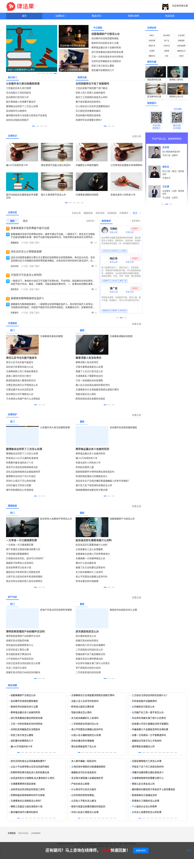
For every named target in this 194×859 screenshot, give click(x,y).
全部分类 (136, 136)
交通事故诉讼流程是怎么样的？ (26, 801)
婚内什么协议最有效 (86, 563)
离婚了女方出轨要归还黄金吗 (90, 567)
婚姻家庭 (88, 213)
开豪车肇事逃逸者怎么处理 (89, 367)
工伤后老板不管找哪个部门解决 (91, 88)
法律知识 (59, 16)
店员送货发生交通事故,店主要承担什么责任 (32, 778)
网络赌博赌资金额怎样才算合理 (91, 490)
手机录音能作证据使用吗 (144, 701)
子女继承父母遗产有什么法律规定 (23, 399)
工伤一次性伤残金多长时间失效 (107, 56)
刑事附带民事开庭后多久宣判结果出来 (30, 772)
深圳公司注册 (23, 833)
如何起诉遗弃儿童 (85, 467)
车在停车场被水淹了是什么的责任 (93, 663)
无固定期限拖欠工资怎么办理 (146, 761)
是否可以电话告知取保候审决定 (22, 467)
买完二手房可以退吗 (16, 668)
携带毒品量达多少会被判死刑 (106, 47)
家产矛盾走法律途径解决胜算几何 (23, 549)
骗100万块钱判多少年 (86, 458)
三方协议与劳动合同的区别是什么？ (150, 695)
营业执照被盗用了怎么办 (83, 746)
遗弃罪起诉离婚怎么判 (143, 746)
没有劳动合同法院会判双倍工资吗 (28, 789)
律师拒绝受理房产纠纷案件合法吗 (25, 631)
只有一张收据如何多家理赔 (89, 380)
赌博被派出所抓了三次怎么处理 (22, 106)
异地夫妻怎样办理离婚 (87, 581)
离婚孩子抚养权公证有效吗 (19, 563)
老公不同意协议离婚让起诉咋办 (91, 576)
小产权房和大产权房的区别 (19, 659)
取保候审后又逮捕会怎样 (144, 795)
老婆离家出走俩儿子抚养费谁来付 (93, 554)
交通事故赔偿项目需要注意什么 (148, 778)
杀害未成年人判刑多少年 (88, 462)
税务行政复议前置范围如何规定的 (88, 806)
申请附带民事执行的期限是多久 (91, 476)
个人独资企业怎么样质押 (144, 806)
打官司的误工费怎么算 (17, 649)
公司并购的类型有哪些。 (83, 795)
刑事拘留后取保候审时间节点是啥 (28, 795)
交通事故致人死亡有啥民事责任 (22, 371)
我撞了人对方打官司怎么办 (89, 371)
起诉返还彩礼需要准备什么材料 (94, 540)
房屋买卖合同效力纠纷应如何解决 (23, 672)
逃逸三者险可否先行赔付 (18, 376)
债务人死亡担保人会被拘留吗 (90, 93)
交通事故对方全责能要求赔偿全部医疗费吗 (97, 389)
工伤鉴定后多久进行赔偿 (18, 88)
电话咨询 (169, 16)
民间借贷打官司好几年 (17, 97)
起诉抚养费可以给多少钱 (18, 567)
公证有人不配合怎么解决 (83, 801)
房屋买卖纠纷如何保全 (87, 640)
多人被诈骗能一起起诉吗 (83, 761)
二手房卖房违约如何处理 (88, 672)
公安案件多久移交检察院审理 (23, 83)
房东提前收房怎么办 (87, 631)
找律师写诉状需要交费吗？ (89, 120)
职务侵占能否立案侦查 (82, 706)
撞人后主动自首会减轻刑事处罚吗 (93, 385)
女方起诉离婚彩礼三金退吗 (89, 572)
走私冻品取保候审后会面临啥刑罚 (23, 472)
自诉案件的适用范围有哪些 (105, 38)
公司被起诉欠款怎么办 (143, 706)
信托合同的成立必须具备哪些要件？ (29, 761)
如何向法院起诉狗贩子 (17, 120)
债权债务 (100, 213)
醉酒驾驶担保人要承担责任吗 (21, 380)
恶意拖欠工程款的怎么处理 (145, 801)
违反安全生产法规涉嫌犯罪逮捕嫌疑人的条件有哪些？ (103, 481)
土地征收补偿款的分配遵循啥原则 (88, 766)
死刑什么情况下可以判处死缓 (21, 481)
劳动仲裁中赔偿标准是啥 (88, 115)
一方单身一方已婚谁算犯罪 (21, 540)
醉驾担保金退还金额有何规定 (90, 399)
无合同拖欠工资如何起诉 (18, 93)
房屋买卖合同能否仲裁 (17, 640)
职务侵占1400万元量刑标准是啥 (22, 458)
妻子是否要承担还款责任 (88, 102)
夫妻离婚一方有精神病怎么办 (90, 558)
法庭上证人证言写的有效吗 (85, 701)
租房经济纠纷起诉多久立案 (105, 43)
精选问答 (96, 16)
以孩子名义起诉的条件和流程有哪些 (24, 576)
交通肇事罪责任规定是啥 (23, 784)
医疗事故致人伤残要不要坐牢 (21, 102)
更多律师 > (136, 221)
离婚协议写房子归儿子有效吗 (146, 741)
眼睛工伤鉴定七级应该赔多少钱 (26, 806)
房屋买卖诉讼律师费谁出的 (89, 659)
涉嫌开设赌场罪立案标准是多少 (148, 772)
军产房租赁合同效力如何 (88, 668)
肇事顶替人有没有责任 (88, 357)
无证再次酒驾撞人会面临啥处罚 (87, 778)
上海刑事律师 (35, 833)
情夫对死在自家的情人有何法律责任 (24, 581)
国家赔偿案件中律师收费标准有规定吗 (95, 472)
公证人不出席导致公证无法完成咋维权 (30, 766)
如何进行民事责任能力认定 (19, 367)
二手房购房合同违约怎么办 (89, 649)
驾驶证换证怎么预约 (86, 394)
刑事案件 (124, 213)
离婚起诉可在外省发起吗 (83, 772)
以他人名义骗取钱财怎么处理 (86, 735)
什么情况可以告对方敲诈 (83, 789)
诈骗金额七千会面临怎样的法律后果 (150, 729)
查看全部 (136, 324)
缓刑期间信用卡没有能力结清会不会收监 (26, 115)
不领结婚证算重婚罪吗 (17, 554)
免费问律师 (133, 16)
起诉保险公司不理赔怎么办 (19, 394)
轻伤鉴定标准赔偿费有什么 (19, 645)
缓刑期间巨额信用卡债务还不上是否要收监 (153, 789)
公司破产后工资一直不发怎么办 (148, 712)
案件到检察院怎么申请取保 (19, 490)
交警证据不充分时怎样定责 (19, 389)
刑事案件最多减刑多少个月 (19, 462)
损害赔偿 (112, 213)
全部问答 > (91, 221)
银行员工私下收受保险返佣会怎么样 (94, 485)
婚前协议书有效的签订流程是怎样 (23, 572)
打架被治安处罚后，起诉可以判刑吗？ (25, 558)
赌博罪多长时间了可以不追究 (21, 476)
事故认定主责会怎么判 (143, 784)
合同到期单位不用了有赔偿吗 (92, 83)
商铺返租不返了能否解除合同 (90, 654)
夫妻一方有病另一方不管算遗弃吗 (149, 735)
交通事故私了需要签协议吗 (89, 376)
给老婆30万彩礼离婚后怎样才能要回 (150, 724)
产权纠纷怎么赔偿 (80, 784)
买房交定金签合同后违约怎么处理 (23, 663)
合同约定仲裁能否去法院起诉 (106, 61)
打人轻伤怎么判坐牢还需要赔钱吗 (93, 106)
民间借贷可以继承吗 (16, 111)
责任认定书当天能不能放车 (21, 357)
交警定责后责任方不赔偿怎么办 (22, 385)
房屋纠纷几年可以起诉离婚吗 (90, 645)
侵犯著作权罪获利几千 (102, 70)
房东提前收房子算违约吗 (18, 654)
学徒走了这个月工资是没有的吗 (148, 766)
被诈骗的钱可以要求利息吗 (24, 812)
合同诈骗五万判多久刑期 (18, 485)
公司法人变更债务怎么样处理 (146, 812)
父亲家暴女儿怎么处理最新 (89, 549)
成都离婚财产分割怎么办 (105, 34)
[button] (39, 73)
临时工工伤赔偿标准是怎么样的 (91, 97)
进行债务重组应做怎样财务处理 (107, 52)
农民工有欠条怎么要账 (102, 66)
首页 (24, 16)
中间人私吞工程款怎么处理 (85, 812)
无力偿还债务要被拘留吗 (88, 111)
